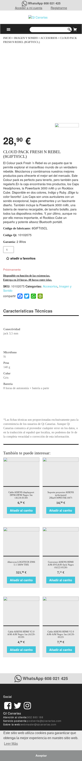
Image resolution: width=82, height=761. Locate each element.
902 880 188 (35, 717)
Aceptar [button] (41, 755)
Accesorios (48, 38)
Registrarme (59, 8)
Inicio (7, 38)
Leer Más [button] (11, 743)
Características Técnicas (27, 311)
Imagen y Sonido (26, 38)
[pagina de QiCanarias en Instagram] (27, 705)
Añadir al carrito (21, 510)
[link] (7, 705)
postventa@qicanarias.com (44, 720)
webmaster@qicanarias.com (38, 724)
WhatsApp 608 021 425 (44, 3)
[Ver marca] (67, 128)
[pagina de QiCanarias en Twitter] (17, 705)
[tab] (31, 311)
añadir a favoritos (22, 258)
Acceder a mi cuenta (28, 8)
